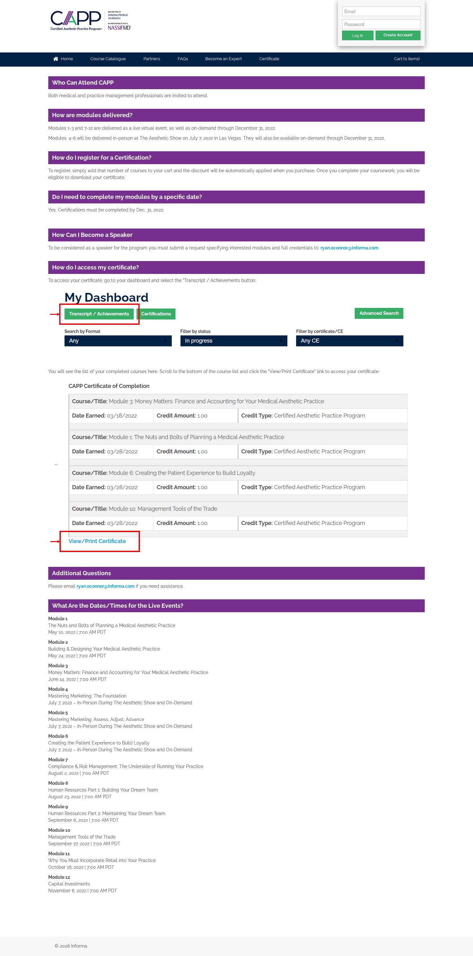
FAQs (182, 58)
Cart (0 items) (406, 58)
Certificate (268, 58)
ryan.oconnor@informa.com (349, 247)
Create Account (398, 35)
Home (66, 58)
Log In (357, 35)
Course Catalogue (107, 58)
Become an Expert (223, 58)
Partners (151, 58)
